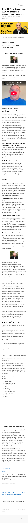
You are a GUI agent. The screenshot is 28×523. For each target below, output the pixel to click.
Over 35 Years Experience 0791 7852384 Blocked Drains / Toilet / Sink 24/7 (13, 12)
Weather (4, 471)
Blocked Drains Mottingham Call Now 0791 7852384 (10, 45)
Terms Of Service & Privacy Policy (9, 518)
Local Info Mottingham (7, 468)
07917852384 (13, 506)
